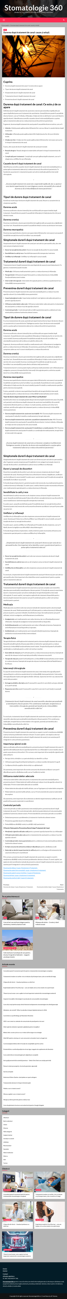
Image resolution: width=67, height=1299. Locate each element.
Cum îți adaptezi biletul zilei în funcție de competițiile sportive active (23, 1043)
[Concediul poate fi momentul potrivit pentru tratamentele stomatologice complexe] (17, 1182)
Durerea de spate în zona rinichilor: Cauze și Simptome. (22, 873)
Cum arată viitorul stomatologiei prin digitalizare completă (20, 1055)
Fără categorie (7, 1131)
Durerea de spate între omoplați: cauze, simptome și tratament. (24, 870)
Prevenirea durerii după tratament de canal (19, 99)
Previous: (18, 886)
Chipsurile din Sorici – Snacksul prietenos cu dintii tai (19, 982)
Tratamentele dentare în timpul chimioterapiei (17, 1083)
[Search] (64, 20)
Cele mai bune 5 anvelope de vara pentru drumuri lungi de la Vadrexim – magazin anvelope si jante (16, 955)
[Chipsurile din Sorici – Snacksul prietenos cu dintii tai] (17, 1212)
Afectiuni (6, 1117)
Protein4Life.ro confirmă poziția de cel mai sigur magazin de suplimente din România (28, 1049)
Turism (5, 1163)
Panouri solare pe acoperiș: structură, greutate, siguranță (20, 1066)
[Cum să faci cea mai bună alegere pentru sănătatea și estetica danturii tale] (17, 909)
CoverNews (45, 1296)
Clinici (5, 1124)
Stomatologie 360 (33, 7)
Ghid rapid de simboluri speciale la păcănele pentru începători (21, 1027)
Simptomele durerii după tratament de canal (20, 93)
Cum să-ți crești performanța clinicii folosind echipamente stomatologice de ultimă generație (30, 1004)
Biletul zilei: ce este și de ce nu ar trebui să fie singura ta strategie (22, 1032)
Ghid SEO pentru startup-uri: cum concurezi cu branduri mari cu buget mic (25, 1038)
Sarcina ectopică (8, 1071)
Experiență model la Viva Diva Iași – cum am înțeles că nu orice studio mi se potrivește (28, 987)
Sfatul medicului (8, 948)
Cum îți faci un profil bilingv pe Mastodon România (18, 1015)
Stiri (5, 30)
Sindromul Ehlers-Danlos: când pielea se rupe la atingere (20, 1077)
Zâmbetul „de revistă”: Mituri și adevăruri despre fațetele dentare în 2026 (25, 1010)
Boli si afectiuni (7, 1121)
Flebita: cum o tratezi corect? (11, 1088)
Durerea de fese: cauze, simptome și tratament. (19, 875)
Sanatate (6, 1149)
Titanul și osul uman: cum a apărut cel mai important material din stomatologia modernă (29, 993)
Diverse (5, 1128)
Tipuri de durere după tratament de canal (19, 89)
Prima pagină (5, 25)
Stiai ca (5, 1156)
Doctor (5, 1268)
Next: (50, 887)
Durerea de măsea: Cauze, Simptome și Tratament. (20, 868)
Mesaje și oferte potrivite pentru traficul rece (16, 1099)
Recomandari (7, 1145)
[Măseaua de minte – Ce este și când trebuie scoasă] (49, 909)
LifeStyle (6, 1142)
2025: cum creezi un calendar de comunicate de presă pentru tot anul (23, 1021)
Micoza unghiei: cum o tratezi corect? (14, 1094)
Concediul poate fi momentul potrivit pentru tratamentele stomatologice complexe (27, 971)
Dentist (5, 1271)
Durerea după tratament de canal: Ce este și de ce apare (23, 86)
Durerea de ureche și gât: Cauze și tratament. (18, 878)
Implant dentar (7, 1135)
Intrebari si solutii (8, 1138)
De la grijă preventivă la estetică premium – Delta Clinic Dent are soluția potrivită (27, 1060)
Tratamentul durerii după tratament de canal (20, 96)
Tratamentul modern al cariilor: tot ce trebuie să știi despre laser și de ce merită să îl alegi (29, 976)
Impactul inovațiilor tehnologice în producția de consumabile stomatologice (25, 999)
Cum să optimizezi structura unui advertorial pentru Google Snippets (23, 1105)
